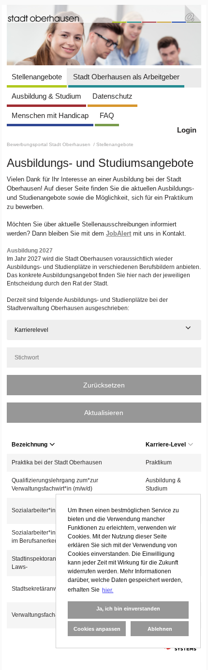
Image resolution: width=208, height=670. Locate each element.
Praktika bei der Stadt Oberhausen (57, 462)
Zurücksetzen (104, 385)
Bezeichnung (29, 444)
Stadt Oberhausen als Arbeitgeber (126, 77)
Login (186, 130)
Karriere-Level (166, 444)
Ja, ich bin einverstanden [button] (128, 608)
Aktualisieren (103, 413)
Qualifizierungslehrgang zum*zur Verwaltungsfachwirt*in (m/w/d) (55, 484)
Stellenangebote (37, 77)
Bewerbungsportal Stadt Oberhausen (49, 144)
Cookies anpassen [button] (97, 629)
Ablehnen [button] (160, 629)
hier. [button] (107, 590)
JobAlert (118, 233)
